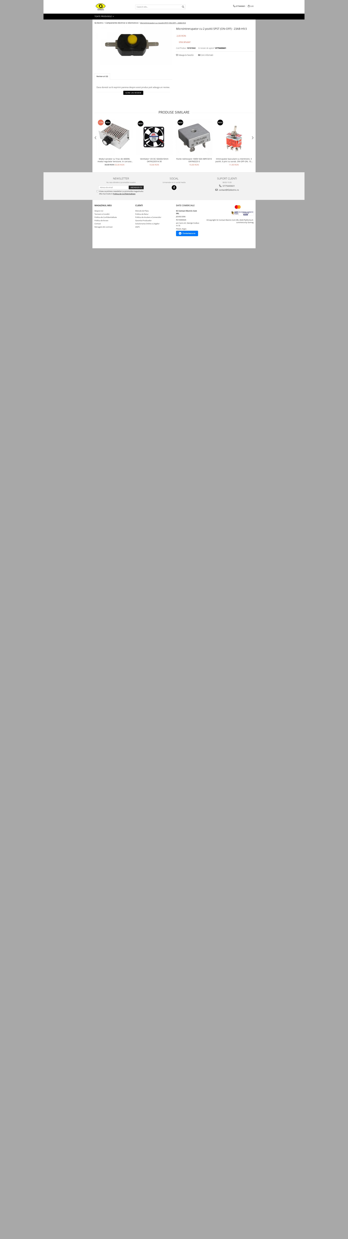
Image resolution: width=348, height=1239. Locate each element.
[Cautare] (183, 7)
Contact (97, 223)
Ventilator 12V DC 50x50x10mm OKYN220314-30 (154, 160)
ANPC (137, 227)
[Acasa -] (108, 7)
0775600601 (228, 186)
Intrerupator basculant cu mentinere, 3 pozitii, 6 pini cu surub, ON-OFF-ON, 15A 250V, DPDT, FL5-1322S (233, 160)
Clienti (139, 205)
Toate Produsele (103, 16)
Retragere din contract (103, 227)
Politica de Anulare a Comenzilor (148, 217)
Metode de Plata (142, 211)
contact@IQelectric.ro (228, 189)
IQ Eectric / (99, 23)
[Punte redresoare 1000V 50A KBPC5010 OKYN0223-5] (194, 137)
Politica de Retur (141, 214)
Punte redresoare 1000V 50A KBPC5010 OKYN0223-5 (194, 160)
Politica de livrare (101, 220)
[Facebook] (174, 187)
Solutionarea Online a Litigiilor (147, 223)
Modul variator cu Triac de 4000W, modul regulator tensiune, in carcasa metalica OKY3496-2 (114, 160)
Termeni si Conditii (101, 214)
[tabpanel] (133, 45)
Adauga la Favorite (186, 55)
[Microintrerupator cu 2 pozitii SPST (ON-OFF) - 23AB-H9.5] (133, 45)
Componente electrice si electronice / (122, 23)
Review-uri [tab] (102, 76)
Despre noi (98, 211)
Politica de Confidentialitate (124, 194)
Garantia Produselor (143, 220)
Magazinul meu (103, 205)
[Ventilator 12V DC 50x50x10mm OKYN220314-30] (154, 137)
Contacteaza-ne (189, 233)
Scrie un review (133, 92)
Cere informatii (206, 55)
